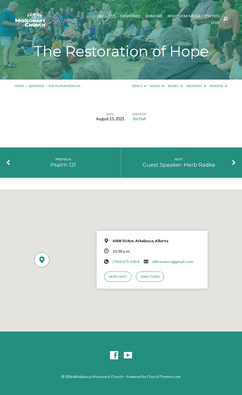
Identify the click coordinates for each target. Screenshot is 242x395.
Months (217, 86)
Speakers (194, 86)
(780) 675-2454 (125, 261)
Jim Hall (139, 118)
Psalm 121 (63, 165)
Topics (137, 86)
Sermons (36, 86)
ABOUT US (106, 16)
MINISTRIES (130, 16)
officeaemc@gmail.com (172, 261)
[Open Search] (225, 19)
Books (173, 86)
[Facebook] (114, 355)
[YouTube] (128, 355)
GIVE (215, 23)
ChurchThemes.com (164, 376)
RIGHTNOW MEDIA (184, 16)
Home (19, 86)
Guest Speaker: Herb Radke (178, 165)
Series (155, 86)
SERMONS (153, 16)
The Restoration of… (66, 86)
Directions (150, 276)
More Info (117, 276)
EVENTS (212, 16)
